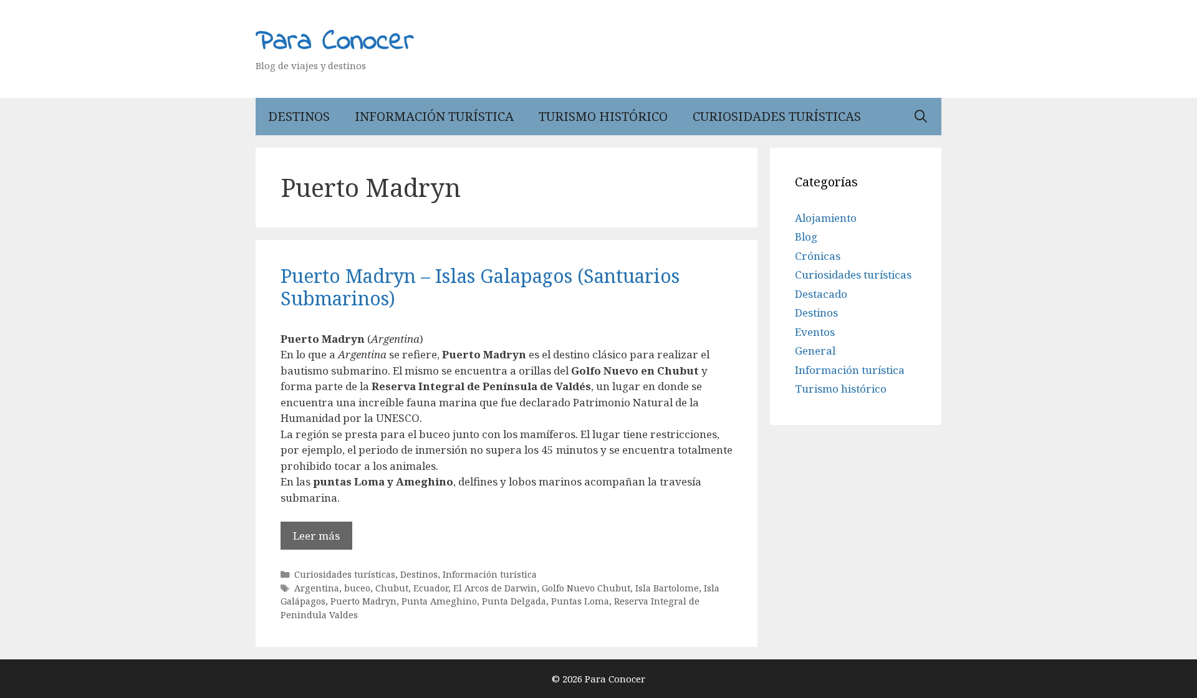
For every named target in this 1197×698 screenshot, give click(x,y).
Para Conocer (335, 41)
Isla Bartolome (667, 588)
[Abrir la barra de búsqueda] (920, 116)
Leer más (316, 535)
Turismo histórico (603, 116)
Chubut (391, 588)
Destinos (299, 116)
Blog (806, 236)
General (815, 350)
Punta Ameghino (439, 601)
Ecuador (430, 588)
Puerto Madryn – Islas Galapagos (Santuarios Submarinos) (480, 287)
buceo (357, 588)
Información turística (434, 116)
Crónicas (817, 256)
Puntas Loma (580, 601)
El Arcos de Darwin (495, 588)
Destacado (821, 294)
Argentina (316, 588)
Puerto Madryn (363, 601)
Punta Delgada (514, 601)
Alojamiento (826, 218)
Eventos (815, 332)
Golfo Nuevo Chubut (586, 588)
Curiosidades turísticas (777, 116)
